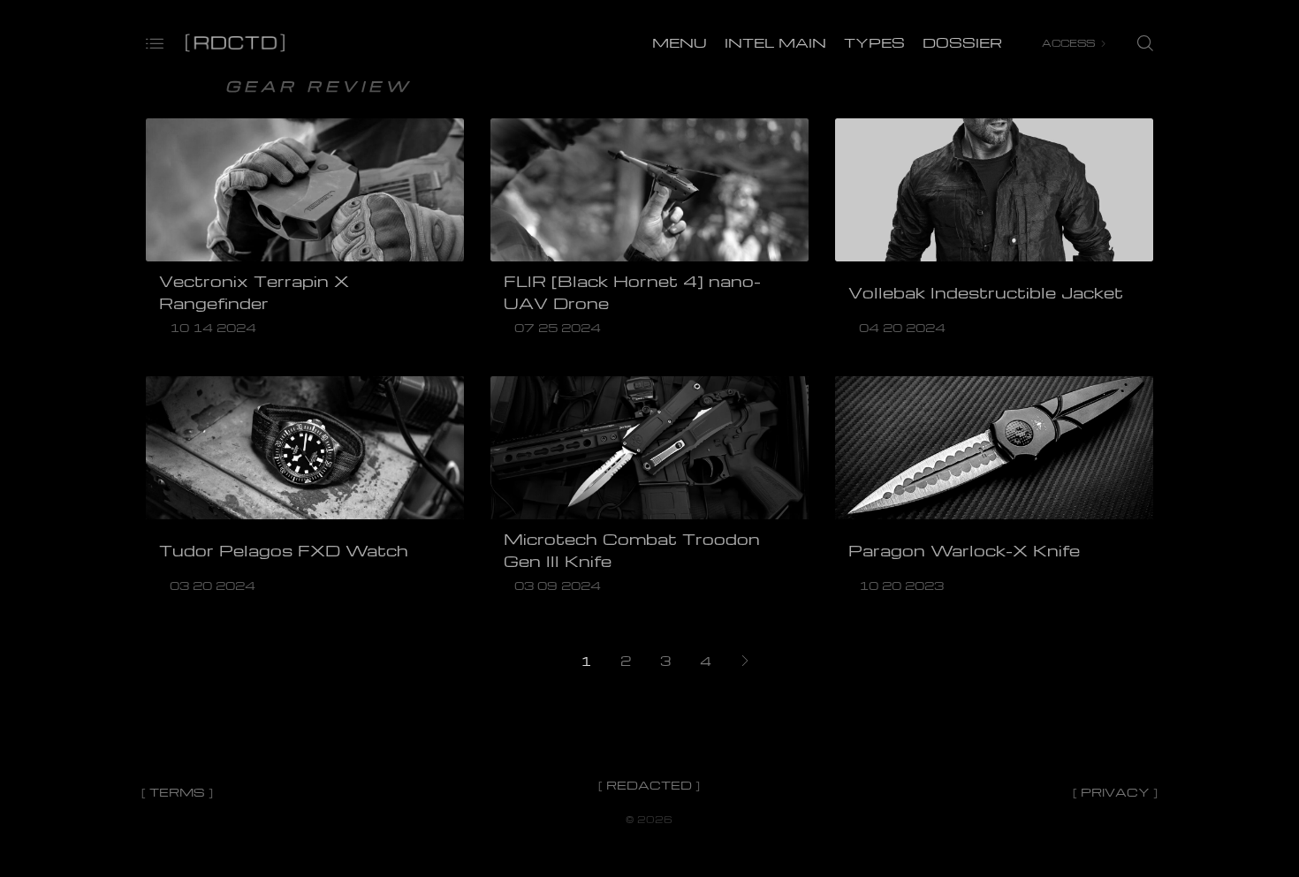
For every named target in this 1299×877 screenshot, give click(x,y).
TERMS (177, 791)
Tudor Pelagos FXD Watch (283, 550)
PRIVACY (1115, 791)
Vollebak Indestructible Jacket (985, 292)
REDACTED (649, 784)
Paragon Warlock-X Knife (964, 550)
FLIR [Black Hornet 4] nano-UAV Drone (632, 292)
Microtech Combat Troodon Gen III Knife (632, 550)
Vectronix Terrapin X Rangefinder (254, 292)
